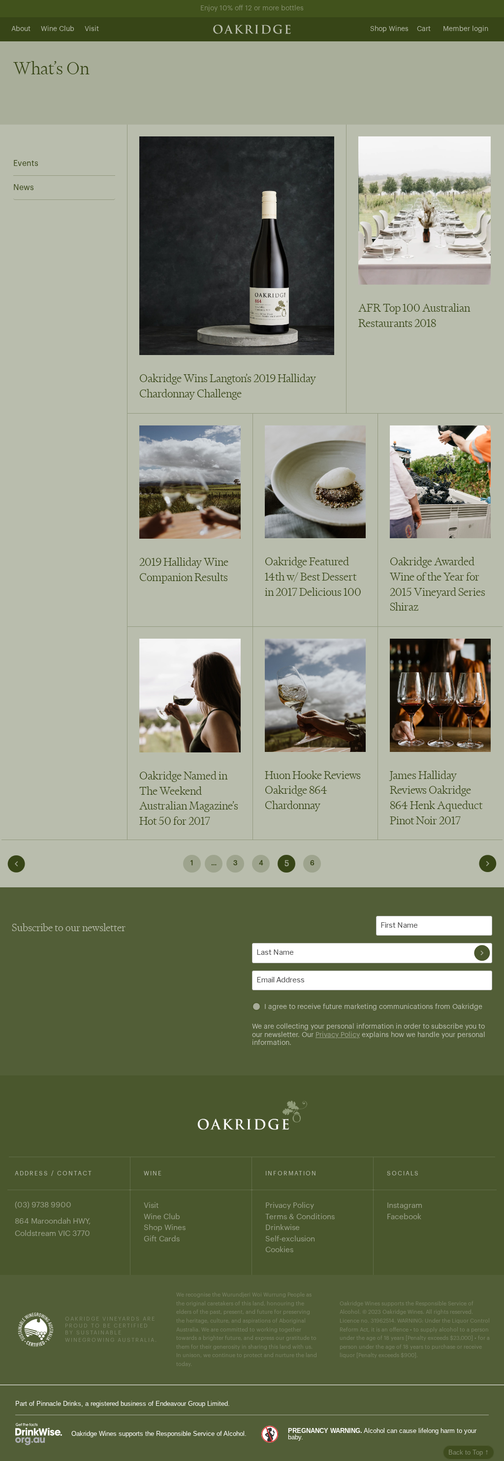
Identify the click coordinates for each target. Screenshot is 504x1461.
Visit (92, 29)
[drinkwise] (38, 1433)
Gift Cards (162, 1239)
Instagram (404, 1205)
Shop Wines (389, 29)
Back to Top (468, 1452)
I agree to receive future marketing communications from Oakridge (373, 1007)
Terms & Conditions (300, 1217)
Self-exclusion (290, 1239)
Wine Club (57, 29)
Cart (424, 29)
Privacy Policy (337, 1035)
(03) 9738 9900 (43, 1205)
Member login (465, 29)
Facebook (404, 1217)
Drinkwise (282, 1228)
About (21, 29)
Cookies (279, 1250)
